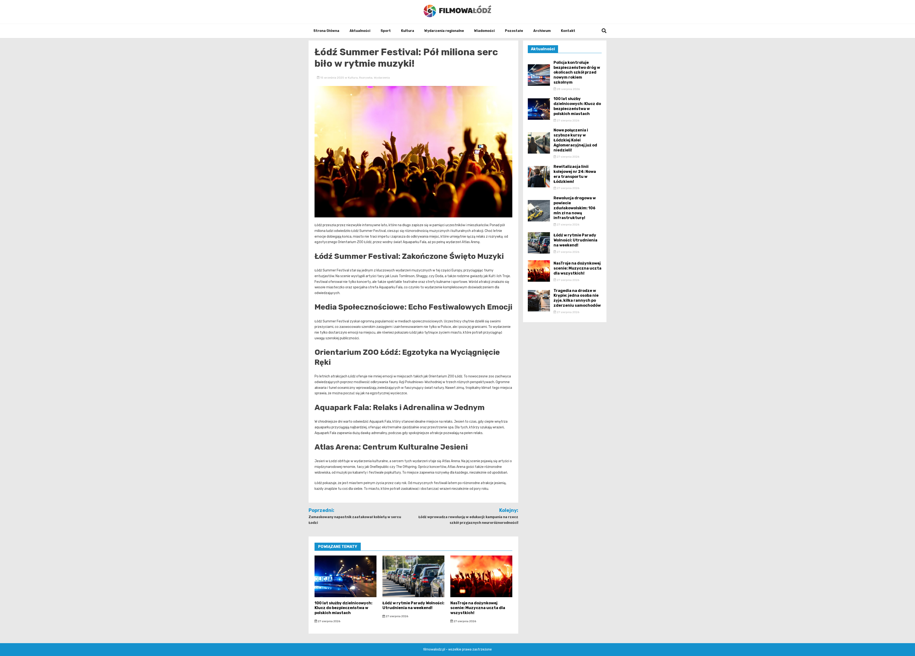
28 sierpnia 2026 (568, 89)
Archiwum (542, 31)
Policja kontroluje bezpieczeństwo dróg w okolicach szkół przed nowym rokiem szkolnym (577, 72)
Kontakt (568, 31)
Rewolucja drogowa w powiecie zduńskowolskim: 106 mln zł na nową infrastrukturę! (575, 208)
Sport (386, 31)
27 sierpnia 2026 (328, 621)
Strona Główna (326, 31)
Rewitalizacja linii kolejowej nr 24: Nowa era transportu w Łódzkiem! (575, 174)
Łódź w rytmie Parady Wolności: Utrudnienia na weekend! (413, 605)
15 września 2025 (332, 77)
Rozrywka (365, 77)
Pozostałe (514, 31)
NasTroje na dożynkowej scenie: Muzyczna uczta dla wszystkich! (477, 608)
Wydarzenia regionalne (444, 31)
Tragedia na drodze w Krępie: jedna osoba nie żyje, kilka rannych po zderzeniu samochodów (577, 298)
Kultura (407, 31)
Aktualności (360, 31)
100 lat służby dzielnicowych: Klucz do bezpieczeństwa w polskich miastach (343, 608)
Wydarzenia (382, 77)
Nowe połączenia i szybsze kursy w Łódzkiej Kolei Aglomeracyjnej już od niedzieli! (575, 140)
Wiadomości (484, 31)
